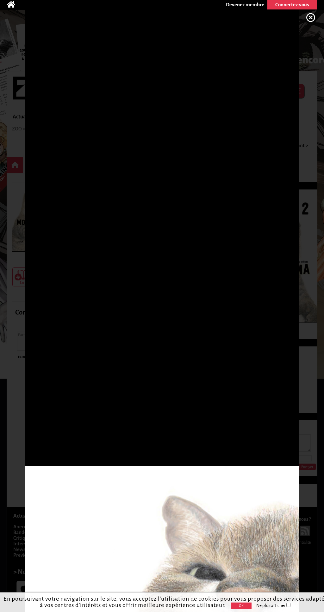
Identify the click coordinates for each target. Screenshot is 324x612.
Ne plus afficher (271, 605)
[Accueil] (14, 4)
